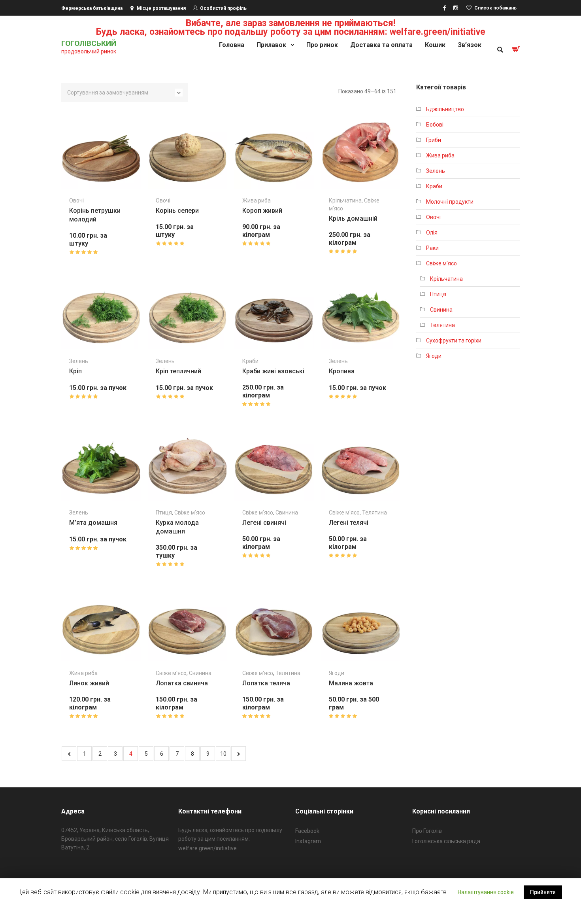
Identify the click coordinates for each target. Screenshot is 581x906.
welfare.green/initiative (207, 848)
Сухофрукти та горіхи (453, 340)
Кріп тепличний (178, 371)
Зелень (78, 361)
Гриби (433, 140)
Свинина (286, 512)
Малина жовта (351, 683)
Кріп (75, 371)
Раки (432, 248)
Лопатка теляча (266, 683)
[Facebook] (444, 8)
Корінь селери (177, 210)
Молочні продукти (449, 202)
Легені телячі (348, 522)
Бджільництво (445, 109)
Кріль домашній (353, 218)
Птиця (164, 512)
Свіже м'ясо (189, 512)
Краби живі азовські (273, 371)
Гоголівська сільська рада (446, 841)
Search (499, 49)
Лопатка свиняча (182, 683)
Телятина (374, 512)
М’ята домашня (93, 522)
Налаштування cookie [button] (486, 892)
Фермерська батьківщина (92, 8)
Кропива (342, 371)
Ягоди (336, 673)
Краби (250, 361)
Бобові (434, 124)
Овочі (76, 200)
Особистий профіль (223, 8)
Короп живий (262, 210)
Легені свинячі (264, 522)
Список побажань (495, 8)
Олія (432, 232)
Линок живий (89, 683)
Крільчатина (345, 200)
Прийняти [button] (543, 892)
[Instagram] (455, 8)
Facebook (307, 831)
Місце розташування (161, 8)
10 (223, 754)
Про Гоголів (427, 831)
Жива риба (256, 200)
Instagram (308, 841)
